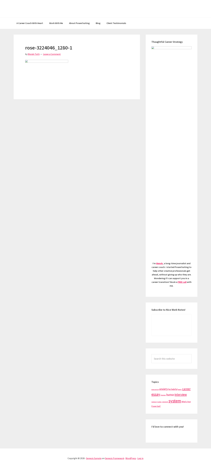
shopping (165, 402)
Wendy (159, 263)
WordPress (130, 458)
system (175, 400)
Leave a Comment (52, 54)
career (186, 389)
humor (170, 394)
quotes (159, 402)
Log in (140, 458)
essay (155, 394)
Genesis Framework (114, 458)
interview (181, 394)
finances (163, 395)
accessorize (155, 389)
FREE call (182, 282)
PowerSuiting (105, 8)
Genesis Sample (93, 458)
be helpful (172, 389)
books (180, 389)
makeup (154, 402)
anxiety (163, 389)
